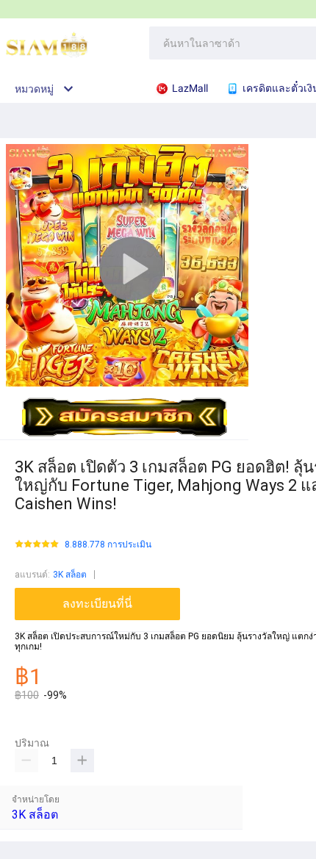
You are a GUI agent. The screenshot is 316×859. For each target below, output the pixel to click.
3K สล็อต (70, 574)
